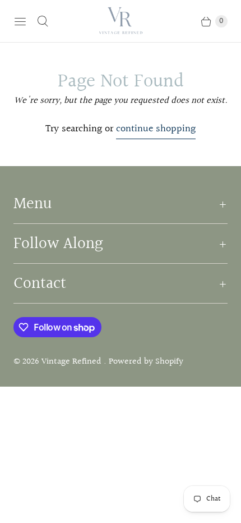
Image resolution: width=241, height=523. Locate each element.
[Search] (42, 21)
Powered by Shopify (146, 362)
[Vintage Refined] (120, 21)
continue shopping (156, 129)
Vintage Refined (72, 362)
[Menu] (20, 21)
